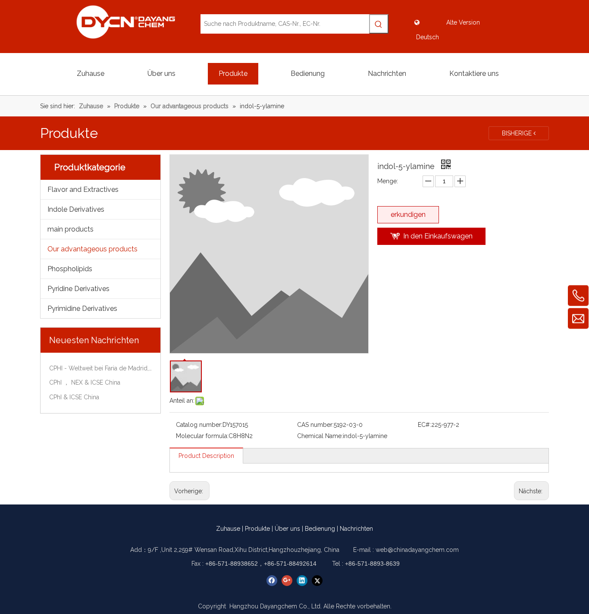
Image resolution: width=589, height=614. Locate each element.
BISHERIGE (517, 133)
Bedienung (320, 528)
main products (70, 229)
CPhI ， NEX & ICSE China (84, 382)
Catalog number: (199, 424)
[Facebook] (271, 580)
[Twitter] (317, 580)
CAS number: (315, 424)
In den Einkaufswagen (438, 236)
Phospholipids (69, 269)
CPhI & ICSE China (74, 397)
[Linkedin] (302, 580)
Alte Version (463, 22)
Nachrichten (356, 528)
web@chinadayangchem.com (417, 549)
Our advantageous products (92, 249)
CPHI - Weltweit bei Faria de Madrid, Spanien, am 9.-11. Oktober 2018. (100, 368)
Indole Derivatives (75, 209)
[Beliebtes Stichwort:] (378, 24)
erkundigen (408, 214)
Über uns (287, 528)
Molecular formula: (202, 435)
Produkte (257, 528)
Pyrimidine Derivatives (82, 308)
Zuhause (228, 528)
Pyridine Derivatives (78, 289)
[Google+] (287, 580)
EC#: (424, 424)
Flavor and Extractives (83, 189)
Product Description (206, 455)
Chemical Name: (320, 435)
